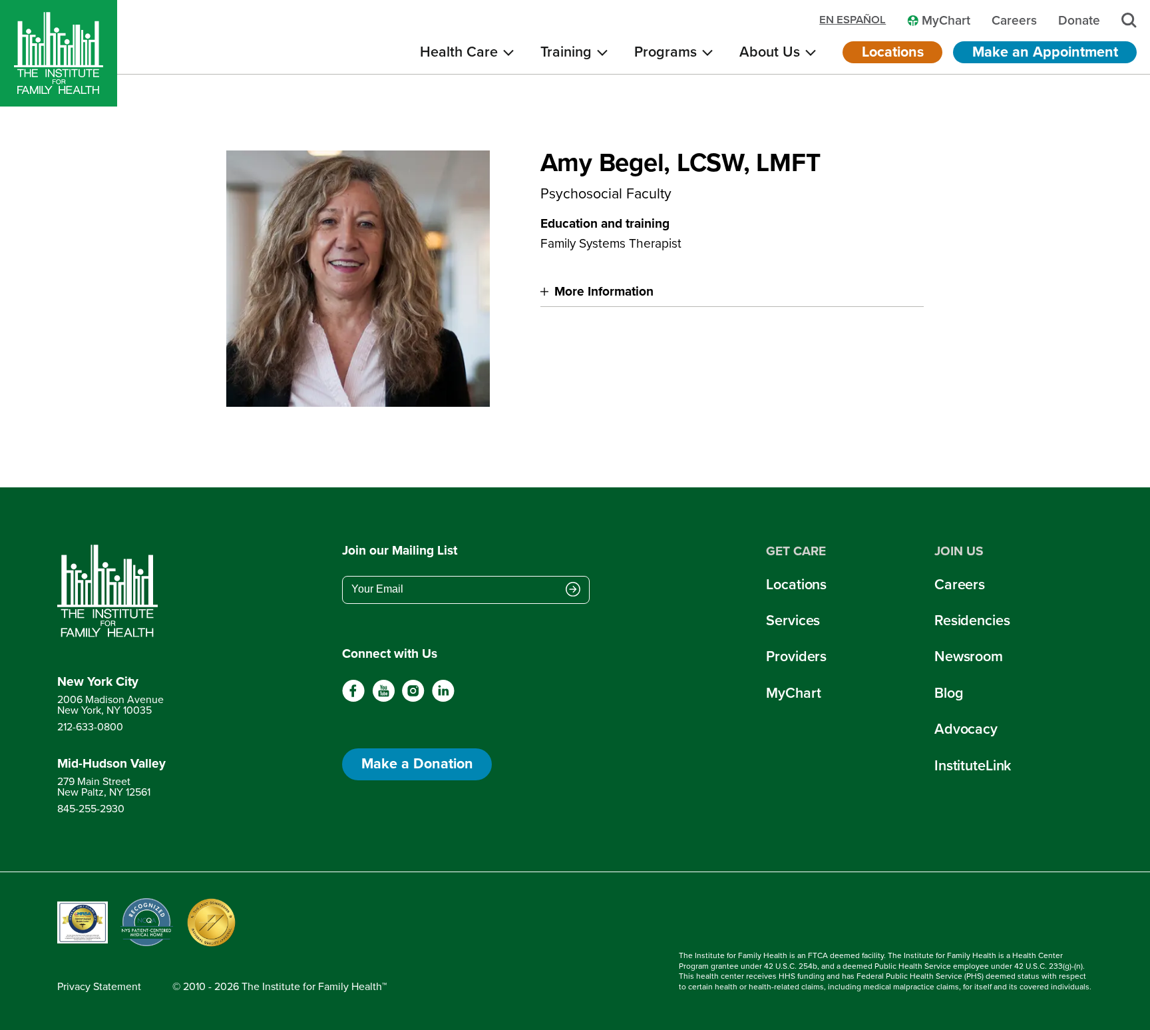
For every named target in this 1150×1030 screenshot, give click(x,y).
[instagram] (413, 698)
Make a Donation (417, 763)
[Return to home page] (111, 591)
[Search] (1129, 20)
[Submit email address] (573, 590)
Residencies (972, 620)
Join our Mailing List (399, 551)
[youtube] (383, 698)
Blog (948, 693)
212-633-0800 (90, 726)
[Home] (58, 53)
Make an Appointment (1045, 52)
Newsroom (968, 656)
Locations (893, 52)
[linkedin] (443, 698)
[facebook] (353, 698)
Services (793, 620)
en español (852, 20)
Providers (796, 656)
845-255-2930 (90, 808)
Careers (959, 584)
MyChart (793, 693)
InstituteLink (972, 765)
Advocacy (966, 729)
